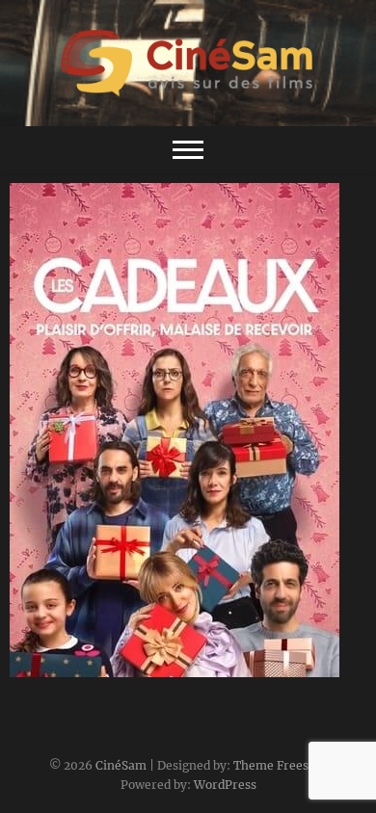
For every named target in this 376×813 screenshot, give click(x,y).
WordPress (225, 784)
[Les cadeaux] (188, 430)
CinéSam (121, 765)
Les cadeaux (72, 667)
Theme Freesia (276, 765)
